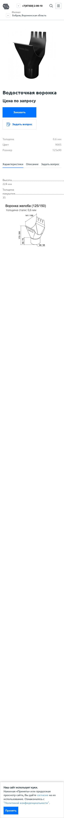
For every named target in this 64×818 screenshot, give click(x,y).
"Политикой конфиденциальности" (26, 802)
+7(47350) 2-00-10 (32, 5)
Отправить (31, 373)
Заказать (19, 112)
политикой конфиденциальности (32, 309)
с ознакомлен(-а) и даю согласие (31, 311)
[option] (32, 54)
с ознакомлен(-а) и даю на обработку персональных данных (34, 299)
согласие (42, 795)
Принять (11, 810)
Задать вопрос (22, 124)
